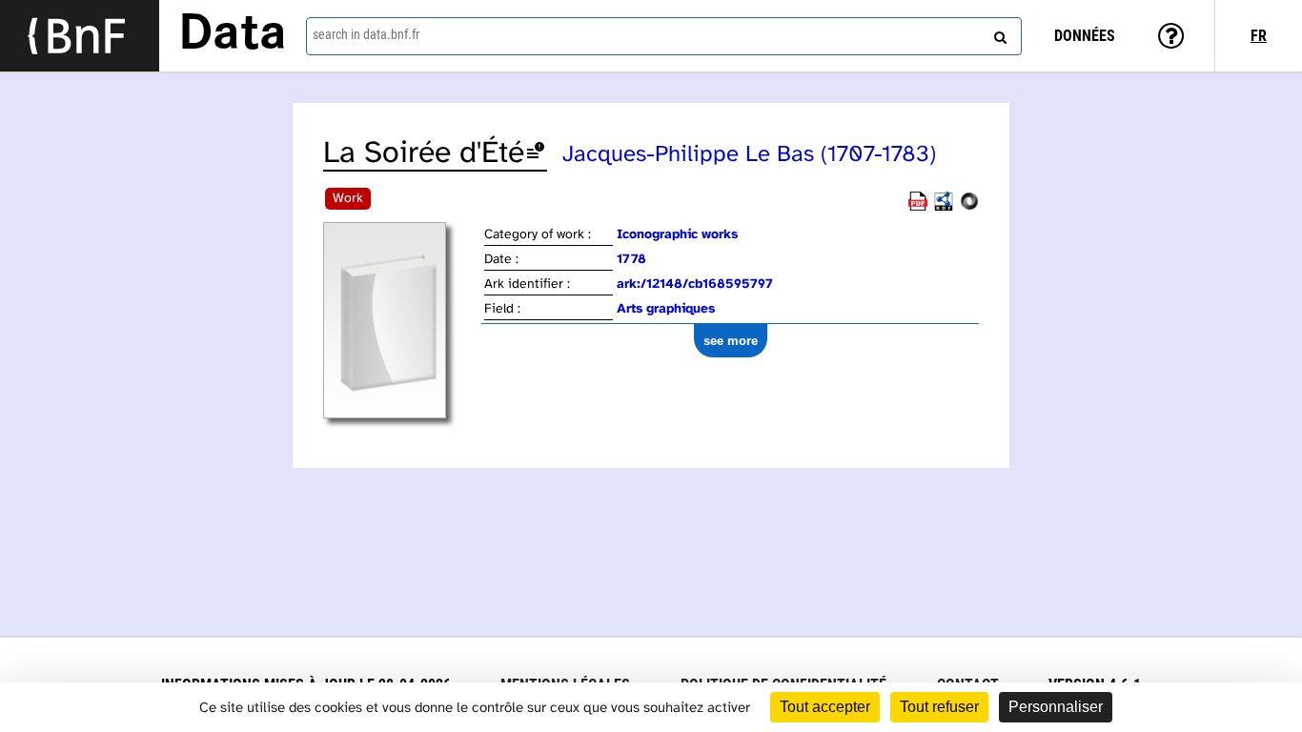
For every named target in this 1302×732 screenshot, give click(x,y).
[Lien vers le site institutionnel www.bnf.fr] (79, 35)
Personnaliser (1055, 707)
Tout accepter (825, 707)
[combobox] (664, 36)
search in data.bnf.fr (366, 34)
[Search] (997, 33)
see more (730, 341)
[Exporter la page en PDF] (917, 207)
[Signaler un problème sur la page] (535, 154)
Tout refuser (939, 707)
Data (232, 35)
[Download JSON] (969, 207)
